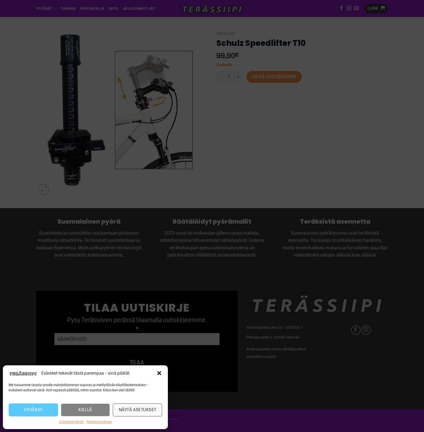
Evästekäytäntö (71, 422)
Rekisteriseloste (99, 422)
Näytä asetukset (137, 410)
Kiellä (85, 410)
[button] (159, 373)
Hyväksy (33, 410)
